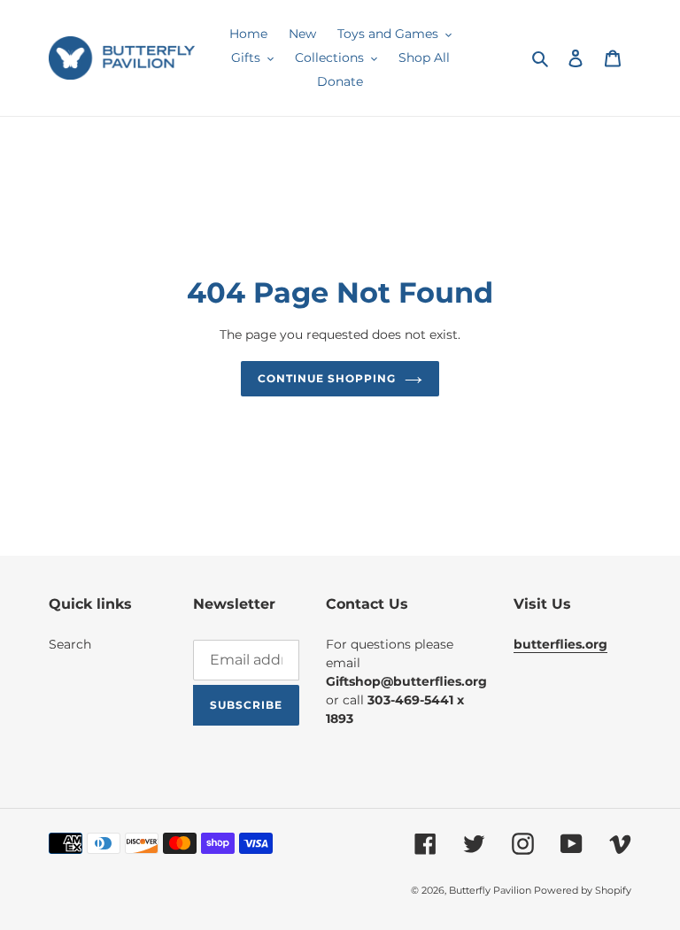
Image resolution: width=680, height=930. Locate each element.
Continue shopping (326, 378)
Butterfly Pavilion (491, 890)
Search (70, 644)
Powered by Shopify (582, 890)
